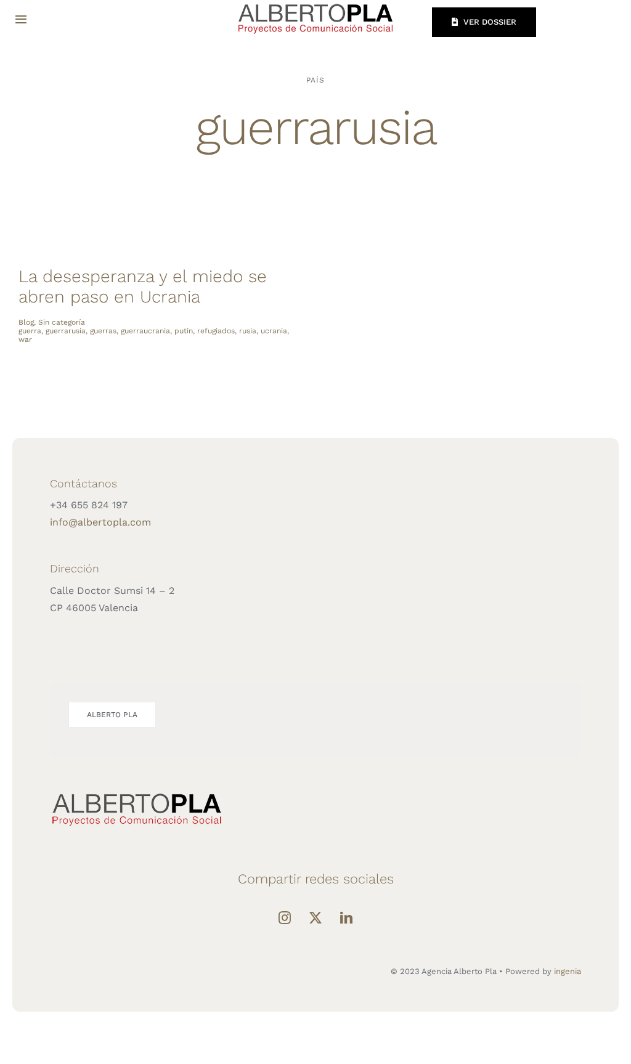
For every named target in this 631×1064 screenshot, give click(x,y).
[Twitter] (315, 918)
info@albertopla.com (100, 522)
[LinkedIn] (346, 918)
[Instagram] (284, 918)
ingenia (567, 971)
